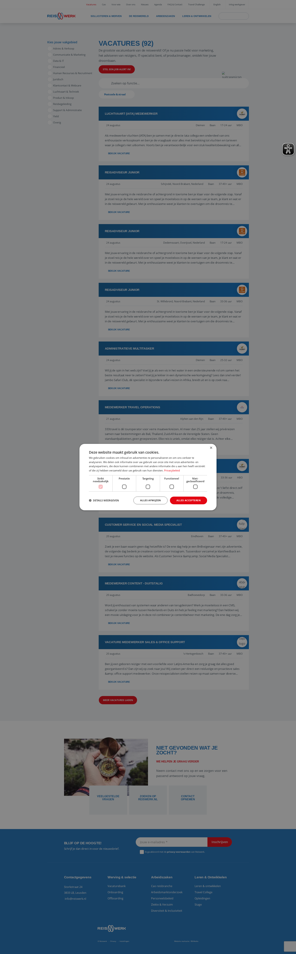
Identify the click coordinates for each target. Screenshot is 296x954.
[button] (104, 500)
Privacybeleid (172, 470)
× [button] (211, 447)
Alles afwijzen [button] (150, 500)
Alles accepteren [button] (188, 500)
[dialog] (148, 477)
